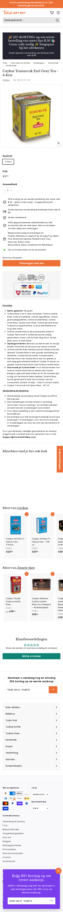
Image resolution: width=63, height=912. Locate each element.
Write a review (31, 656)
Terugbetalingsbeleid (13, 833)
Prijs (5, 171)
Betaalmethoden (11, 829)
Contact (7, 857)
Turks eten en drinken (20, 63)
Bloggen (7, 841)
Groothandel (9, 861)
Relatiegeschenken (12, 845)
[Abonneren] (53, 689)
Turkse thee (53, 63)
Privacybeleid (9, 849)
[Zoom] (58, 143)
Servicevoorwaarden (13, 853)
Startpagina (38, 63)
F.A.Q (5, 825)
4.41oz (8, 161)
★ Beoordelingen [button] (59, 459)
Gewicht (7, 156)
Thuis (5, 63)
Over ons (7, 837)
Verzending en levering (14, 821)
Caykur (6, 80)
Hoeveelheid (10, 184)
